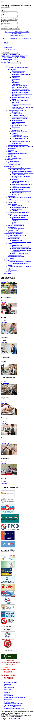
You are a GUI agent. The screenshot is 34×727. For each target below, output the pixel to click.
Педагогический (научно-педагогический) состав (20, 86)
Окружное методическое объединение (20, 126)
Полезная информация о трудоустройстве (20, 208)
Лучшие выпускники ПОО (20, 247)
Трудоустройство (13, 238)
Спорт (14, 222)
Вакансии (11, 150)
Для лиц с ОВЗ (13, 230)
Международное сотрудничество (22, 107)
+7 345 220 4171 (6, 718)
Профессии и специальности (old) (15, 697)
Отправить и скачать (7, 28)
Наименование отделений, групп (22, 173)
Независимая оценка (14, 255)
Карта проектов (17, 130)
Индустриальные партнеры (17, 235)
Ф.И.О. (3, 10)
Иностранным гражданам (16, 228)
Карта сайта (8, 689)
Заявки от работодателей (20, 253)
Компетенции (8, 695)
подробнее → (5, 302)
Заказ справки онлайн (17, 35)
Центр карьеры (17, 205)
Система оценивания (18, 174)
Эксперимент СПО (14, 164)
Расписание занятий (18, 169)
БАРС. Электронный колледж (18, 263)
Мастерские (12, 156)
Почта (10, 265)
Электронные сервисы (11, 260)
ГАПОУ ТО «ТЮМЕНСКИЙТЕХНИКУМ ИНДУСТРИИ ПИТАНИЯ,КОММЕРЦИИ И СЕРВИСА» (14, 56)
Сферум (10, 268)
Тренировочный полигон (20, 136)
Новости (7, 692)
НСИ (9, 271)
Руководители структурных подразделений (21, 142)
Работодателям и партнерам (13, 233)
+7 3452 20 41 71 (6, 38)
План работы (16, 112)
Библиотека (12, 202)
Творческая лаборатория (16, 256)
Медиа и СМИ (12, 151)
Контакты (7, 273)
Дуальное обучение (14, 237)
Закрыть (17, 28)
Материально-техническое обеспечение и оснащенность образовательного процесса (21, 90)
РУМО (14, 128)
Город (2, 14)
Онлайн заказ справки (15, 232)
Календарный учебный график (22, 171)
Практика (15, 179)
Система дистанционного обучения (19, 261)
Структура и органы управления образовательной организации (21, 74)
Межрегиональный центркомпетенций (11, 61)
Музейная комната (18, 224)
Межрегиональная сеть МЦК (13, 703)
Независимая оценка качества (18, 145)
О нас (6, 66)
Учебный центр (17, 135)
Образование (16, 79)
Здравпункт (12, 227)
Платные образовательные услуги (19, 201)
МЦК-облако (12, 270)
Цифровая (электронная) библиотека (20, 266)
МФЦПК (14, 133)
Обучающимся (9, 166)
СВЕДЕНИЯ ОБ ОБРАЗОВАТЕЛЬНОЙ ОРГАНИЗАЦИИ (17, 32)
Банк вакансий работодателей (21, 242)
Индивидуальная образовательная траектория (21, 190)
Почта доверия (26, 38)
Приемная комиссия (14, 161)
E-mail (3, 25)
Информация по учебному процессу (19, 168)
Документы (15, 77)
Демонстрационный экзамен (21, 187)
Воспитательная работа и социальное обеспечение (20, 117)
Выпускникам (12, 204)
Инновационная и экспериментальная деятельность (18, 121)
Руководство (16, 84)
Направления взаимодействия (21, 248)
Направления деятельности (17, 110)
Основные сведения (18, 71)
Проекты (11, 258)
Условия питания (17, 108)
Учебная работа (17, 113)
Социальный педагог (18, 217)
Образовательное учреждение (10, 18)
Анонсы (7, 694)
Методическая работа (19, 115)
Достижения (8, 699)
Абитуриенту (8, 159)
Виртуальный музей (14, 158)
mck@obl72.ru (15, 38)
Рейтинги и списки (14, 163)
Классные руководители (20, 215)
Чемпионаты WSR (10, 707)
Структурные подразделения (17, 132)
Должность (4, 21)
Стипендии (11, 196)
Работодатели (12, 243)
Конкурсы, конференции (16, 225)
